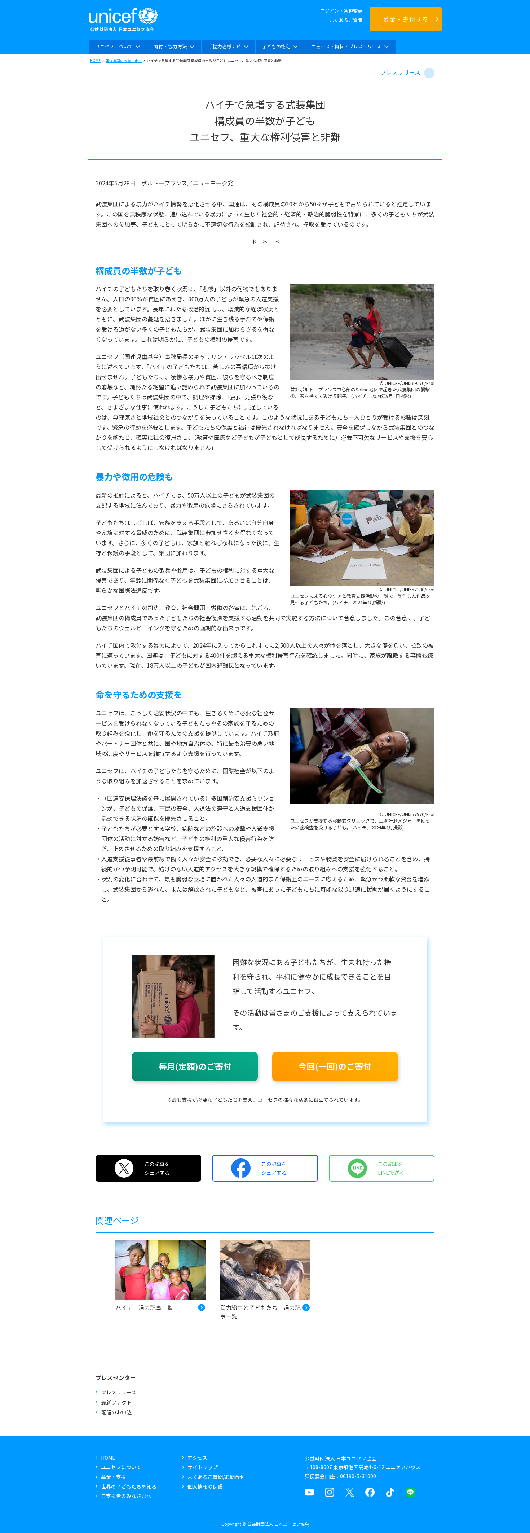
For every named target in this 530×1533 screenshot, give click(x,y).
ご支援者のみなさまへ (126, 1495)
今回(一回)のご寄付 (335, 1066)
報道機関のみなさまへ (124, 60)
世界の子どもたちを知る (128, 1486)
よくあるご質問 (346, 20)
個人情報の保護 (205, 1486)
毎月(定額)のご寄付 (195, 1066)
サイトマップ (202, 1467)
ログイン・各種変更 (341, 10)
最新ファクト (116, 1402)
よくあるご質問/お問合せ (216, 1476)
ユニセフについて (121, 1467)
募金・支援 (113, 1476)
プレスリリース (400, 72)
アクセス (197, 1457)
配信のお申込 (116, 1412)
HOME (95, 60)
